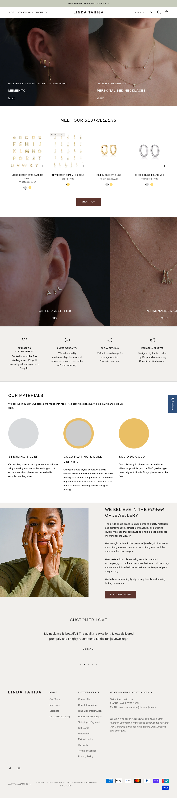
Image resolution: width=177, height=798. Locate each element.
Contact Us (84, 699)
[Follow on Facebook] (10, 768)
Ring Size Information (90, 710)
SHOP (11, 12)
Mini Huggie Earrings (108, 175)
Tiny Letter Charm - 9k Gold (68, 175)
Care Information (87, 705)
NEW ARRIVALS (25, 12)
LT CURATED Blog (59, 716)
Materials (54, 705)
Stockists (54, 710)
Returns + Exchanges (90, 716)
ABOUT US (41, 12)
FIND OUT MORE (120, 594)
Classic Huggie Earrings (149, 175)
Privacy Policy (85, 756)
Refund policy (85, 739)
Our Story (54, 699)
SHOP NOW (88, 201)
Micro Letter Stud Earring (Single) (27, 176)
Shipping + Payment (89, 722)
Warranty (83, 745)
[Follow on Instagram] (19, 768)
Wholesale (84, 733)
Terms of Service (87, 750)
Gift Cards (83, 727)
